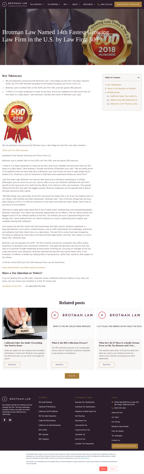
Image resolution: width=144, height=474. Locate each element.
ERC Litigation (44, 439)
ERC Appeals (43, 434)
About (75, 4)
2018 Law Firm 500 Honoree (15, 150)
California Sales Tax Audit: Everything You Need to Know (124, 96)
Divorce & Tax (80, 439)
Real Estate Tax (81, 420)
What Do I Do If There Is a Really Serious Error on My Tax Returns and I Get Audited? (125, 104)
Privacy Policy (85, 458)
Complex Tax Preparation (84, 444)
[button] (138, 77)
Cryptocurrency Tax (82, 430)
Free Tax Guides (118, 431)
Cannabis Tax (80, 434)
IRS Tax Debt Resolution (47, 416)
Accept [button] (103, 469)
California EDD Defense (47, 420)
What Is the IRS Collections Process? (125, 100)
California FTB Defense (47, 407)
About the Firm (117, 412)
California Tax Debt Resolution (50, 425)
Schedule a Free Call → (12, 286)
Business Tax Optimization (84, 402)
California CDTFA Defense (48, 411)
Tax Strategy (36, 4)
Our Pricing (116, 422)
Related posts (113, 92)
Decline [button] (113, 469)
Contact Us (116, 440)
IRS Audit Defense (45, 402)
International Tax (81, 425)
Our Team (115, 417)
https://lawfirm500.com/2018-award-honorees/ (23, 267)
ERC (65, 4)
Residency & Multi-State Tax (85, 411)
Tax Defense (52, 4)
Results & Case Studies (120, 426)
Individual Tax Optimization (85, 407)
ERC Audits (43, 430)
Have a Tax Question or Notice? (121, 88)
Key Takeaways (114, 85)
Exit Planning (80, 416)
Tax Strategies (117, 436)
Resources (88, 4)
